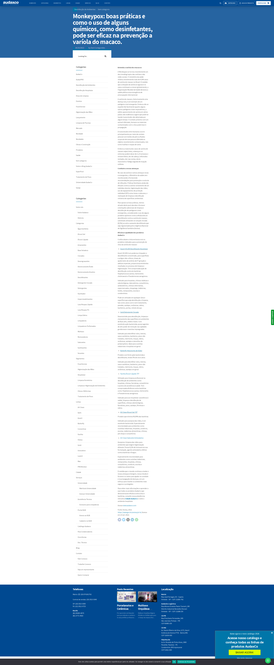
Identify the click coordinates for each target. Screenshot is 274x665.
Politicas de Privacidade (186, 662)
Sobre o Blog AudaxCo (84, 166)
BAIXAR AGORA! (245, 652)
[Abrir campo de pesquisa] (220, 3)
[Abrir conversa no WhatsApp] (268, 660)
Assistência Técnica (85, 499)
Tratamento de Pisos (83, 177)
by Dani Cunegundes (96, 48)
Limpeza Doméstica (85, 380)
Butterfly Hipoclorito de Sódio (131, 351)
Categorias (44, 3)
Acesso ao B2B (84, 515)
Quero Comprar (83, 575)
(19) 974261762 (82, 594)
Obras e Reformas (84, 391)
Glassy (80, 440)
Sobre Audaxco (83, 212)
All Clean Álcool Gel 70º (128, 412)
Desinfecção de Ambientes (84, 9)
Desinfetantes (83, 277)
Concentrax (82, 429)
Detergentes (82, 288)
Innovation (82, 450)
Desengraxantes (83, 261)
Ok (174, 662)
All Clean (81, 407)
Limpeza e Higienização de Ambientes (91, 386)
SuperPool (80, 171)
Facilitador (82, 294)
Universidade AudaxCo (84, 182)
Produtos (79, 150)
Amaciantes (82, 245)
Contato (107, 3)
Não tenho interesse (244, 658)
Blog (97, 3)
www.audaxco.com (129, 505)
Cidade (77, 3)
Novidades (80, 139)
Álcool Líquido (83, 239)
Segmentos (57, 3)
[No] (271, 662)
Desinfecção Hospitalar (84, 90)
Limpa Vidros (82, 315)
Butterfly (81, 423)
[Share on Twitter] (123, 519)
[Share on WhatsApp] (136, 519)
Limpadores (82, 321)
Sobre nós (32, 3)
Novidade (79, 134)
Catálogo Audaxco (84, 526)
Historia (80, 218)
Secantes (81, 353)
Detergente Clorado (85, 283)
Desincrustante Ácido (85, 267)
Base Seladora (83, 250)
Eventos (79, 101)
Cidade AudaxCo (131, 499)
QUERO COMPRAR (272, 317)
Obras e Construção (83, 144)
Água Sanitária (83, 229)
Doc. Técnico (82, 542)
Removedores (83, 337)
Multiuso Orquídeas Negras (144, 609)
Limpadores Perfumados (87, 326)
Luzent (80, 456)
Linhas (68, 3)
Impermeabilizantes (85, 299)
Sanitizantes (82, 348)
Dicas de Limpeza (82, 96)
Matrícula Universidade (87, 488)
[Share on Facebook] (119, 519)
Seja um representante (86, 569)
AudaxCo (79, 74)
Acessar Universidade (87, 494)
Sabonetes (81, 342)
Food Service (80, 107)
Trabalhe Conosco (84, 564)
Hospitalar (81, 375)
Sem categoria (103, 9)
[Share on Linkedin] (132, 519)
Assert (80, 418)
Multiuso (81, 331)
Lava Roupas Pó (83, 310)
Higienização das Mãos (84, 112)
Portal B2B (82, 510)
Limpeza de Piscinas (83, 123)
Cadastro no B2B (85, 521)
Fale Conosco (82, 559)
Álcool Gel (81, 234)
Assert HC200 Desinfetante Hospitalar (134, 249)
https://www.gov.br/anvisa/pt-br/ (130, 512)
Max (79, 461)
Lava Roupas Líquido (85, 304)
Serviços (88, 3)
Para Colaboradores (85, 532)
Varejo (78, 188)
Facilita (80, 434)
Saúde (78, 155)
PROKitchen (82, 467)
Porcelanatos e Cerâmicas (125, 607)
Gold (79, 445)
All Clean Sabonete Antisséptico (132, 438)
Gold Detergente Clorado (129, 312)
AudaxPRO (80, 79)
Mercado (79, 128)
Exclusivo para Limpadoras (89, 505)
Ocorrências (82, 537)
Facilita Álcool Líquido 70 (129, 374)
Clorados (81, 256)
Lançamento (80, 117)
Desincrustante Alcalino (86, 272)
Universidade (82, 483)
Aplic (79, 413)
